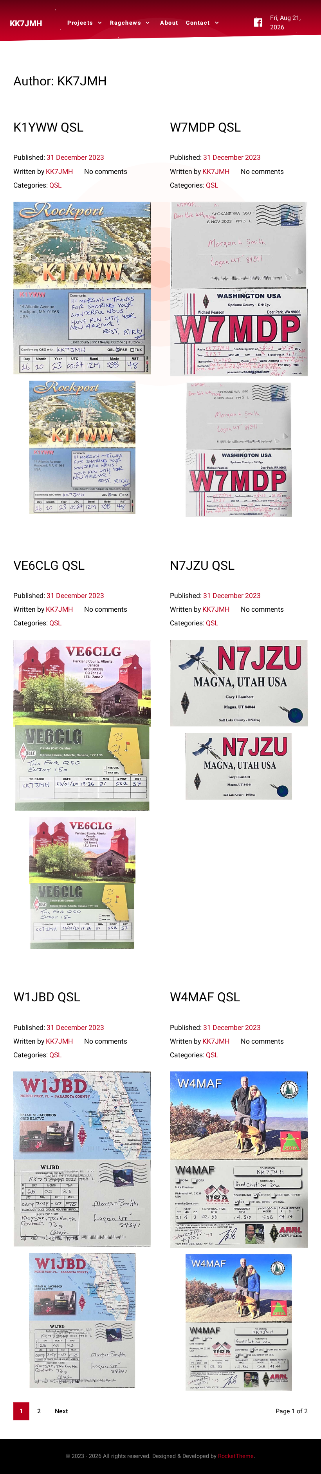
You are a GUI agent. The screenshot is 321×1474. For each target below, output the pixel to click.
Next (61, 1411)
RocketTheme (236, 1456)
